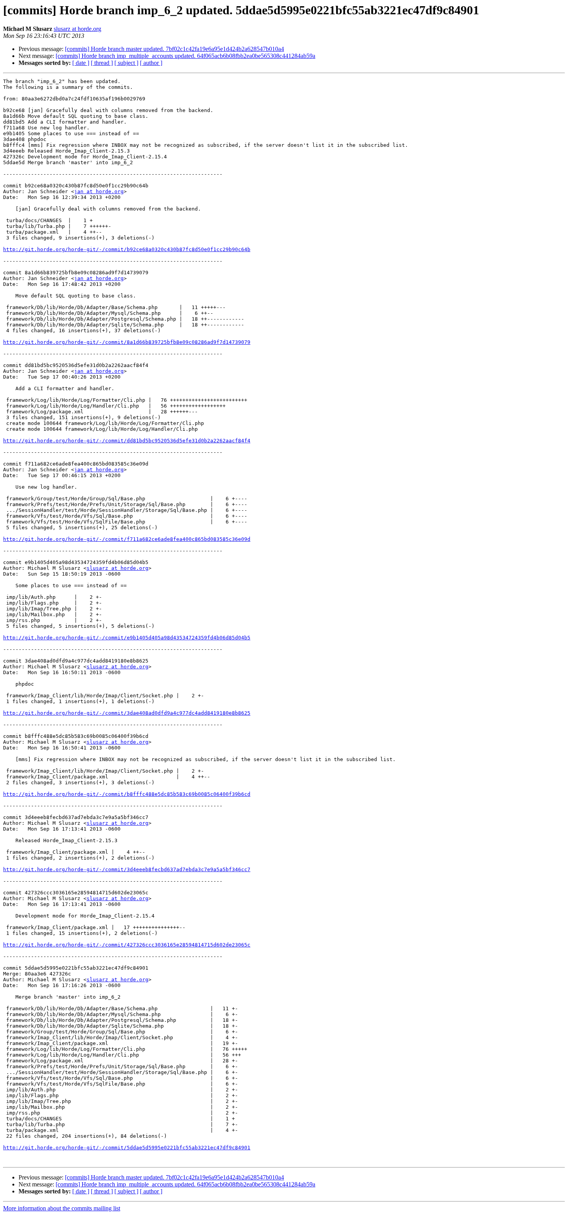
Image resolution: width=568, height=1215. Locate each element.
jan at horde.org (99, 191)
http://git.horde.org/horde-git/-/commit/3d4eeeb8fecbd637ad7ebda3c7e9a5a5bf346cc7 (126, 869)
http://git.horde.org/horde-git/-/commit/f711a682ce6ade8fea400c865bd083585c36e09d (126, 539)
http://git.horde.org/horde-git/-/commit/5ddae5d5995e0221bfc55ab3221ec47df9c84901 (126, 1147)
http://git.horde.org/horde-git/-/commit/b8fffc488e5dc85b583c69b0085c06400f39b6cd (126, 794)
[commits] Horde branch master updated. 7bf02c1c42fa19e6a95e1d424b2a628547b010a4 (174, 49)
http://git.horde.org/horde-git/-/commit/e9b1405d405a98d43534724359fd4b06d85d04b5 (126, 638)
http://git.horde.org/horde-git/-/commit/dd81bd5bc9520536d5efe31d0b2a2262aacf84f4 (126, 441)
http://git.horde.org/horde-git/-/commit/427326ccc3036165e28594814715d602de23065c (126, 945)
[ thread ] (102, 62)
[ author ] (151, 62)
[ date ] (80, 62)
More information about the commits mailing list (61, 1208)
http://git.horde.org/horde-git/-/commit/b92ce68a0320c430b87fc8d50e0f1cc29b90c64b (126, 249)
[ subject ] (126, 62)
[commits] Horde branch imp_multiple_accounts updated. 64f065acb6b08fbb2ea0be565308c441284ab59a (185, 56)
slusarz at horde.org (77, 28)
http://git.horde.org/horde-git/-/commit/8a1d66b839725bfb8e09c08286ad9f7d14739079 (126, 342)
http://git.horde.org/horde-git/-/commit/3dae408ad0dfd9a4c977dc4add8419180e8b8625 (126, 713)
